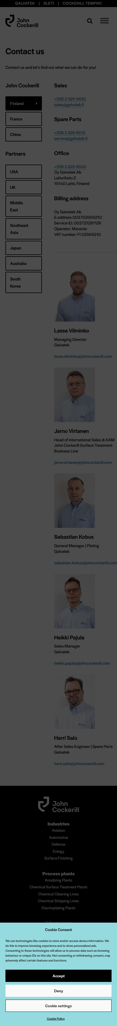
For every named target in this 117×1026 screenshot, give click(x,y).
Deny (58, 990)
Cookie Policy (56, 1018)
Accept (59, 975)
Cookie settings (58, 1005)
